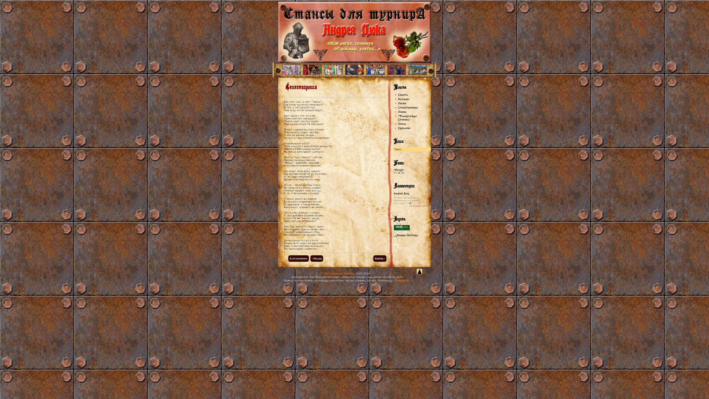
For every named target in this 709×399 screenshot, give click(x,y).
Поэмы (402, 112)
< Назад (317, 258)
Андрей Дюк (401, 193)
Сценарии (404, 128)
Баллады (403, 99)
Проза (402, 124)
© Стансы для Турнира (339, 273)
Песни (402, 103)
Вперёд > (380, 258)
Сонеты (403, 95)
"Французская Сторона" (407, 117)
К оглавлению (298, 258)
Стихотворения (408, 107)
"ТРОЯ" (399, 170)
